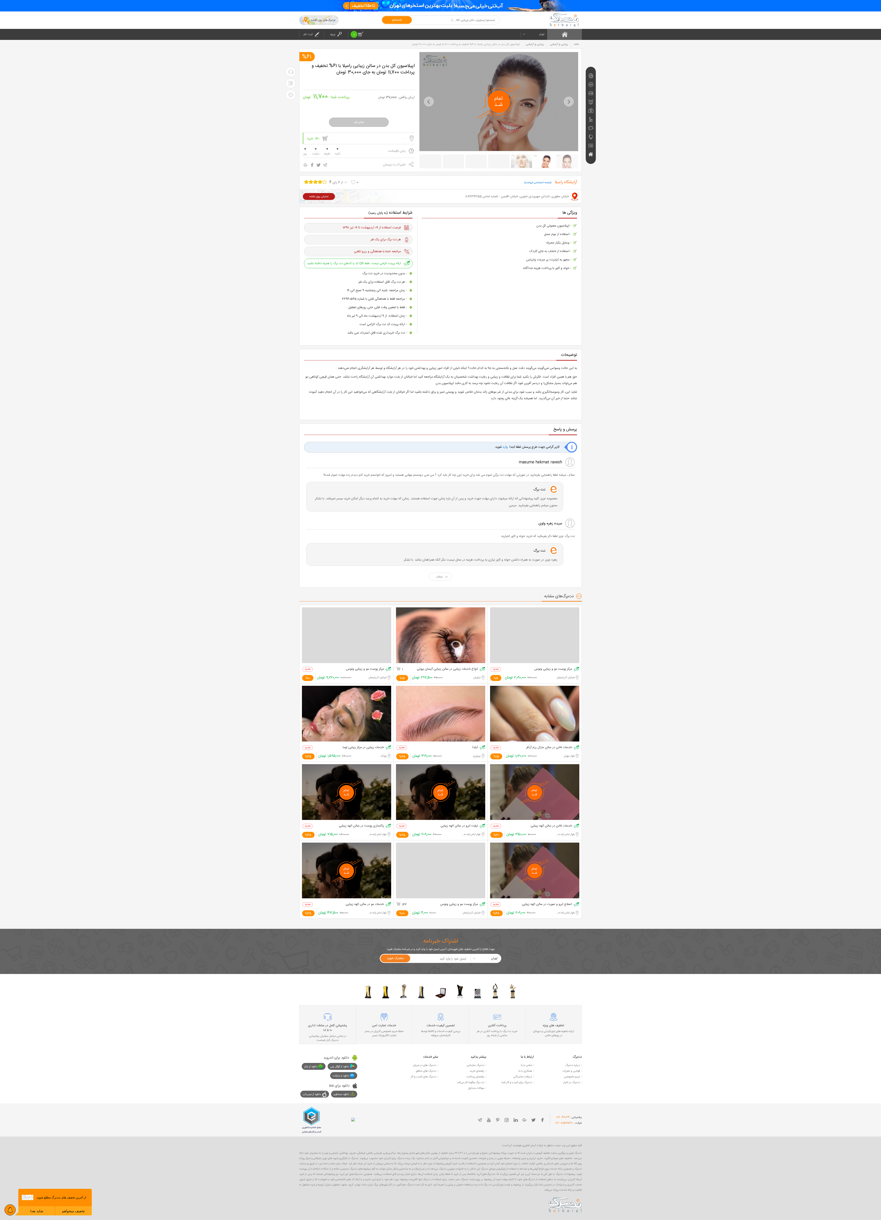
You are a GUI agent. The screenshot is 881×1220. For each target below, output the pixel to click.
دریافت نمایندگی (522, 1076)
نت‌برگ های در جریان (424, 1065)
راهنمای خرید (477, 1071)
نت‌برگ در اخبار (571, 1082)
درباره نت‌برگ (572, 1065)
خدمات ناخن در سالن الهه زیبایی (551, 826)
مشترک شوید (395, 958)
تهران (541, 34)
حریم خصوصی (572, 1076)
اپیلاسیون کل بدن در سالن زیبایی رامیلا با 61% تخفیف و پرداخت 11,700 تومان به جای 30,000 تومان (363, 69)
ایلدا (475, 747)
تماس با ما (526, 1065)
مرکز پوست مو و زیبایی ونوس (553, 669)
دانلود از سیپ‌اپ (312, 1094)
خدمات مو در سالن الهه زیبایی (365, 904)
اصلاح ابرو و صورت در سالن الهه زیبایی (547, 904)
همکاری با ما (525, 1071)
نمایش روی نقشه (319, 196)
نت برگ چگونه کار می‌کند (470, 1082)
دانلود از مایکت (341, 1075)
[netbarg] (565, 1204)
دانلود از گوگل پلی (339, 1066)
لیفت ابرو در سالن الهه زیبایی (459, 826)
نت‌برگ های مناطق (426, 1071)
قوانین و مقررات (571, 1071)
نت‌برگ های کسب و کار (423, 1076)
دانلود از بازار (311, 1066)
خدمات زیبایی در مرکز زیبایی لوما (363, 747)
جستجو (397, 20)
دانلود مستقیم (341, 1094)
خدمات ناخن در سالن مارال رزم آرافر (549, 747)
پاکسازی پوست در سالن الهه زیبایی (361, 826)
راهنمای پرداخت (475, 1076)
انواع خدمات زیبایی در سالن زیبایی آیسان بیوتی (447, 669)
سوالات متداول (476, 1088)
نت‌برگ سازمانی (475, 1065)
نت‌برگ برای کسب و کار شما (517, 1082)
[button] (429, 101)
